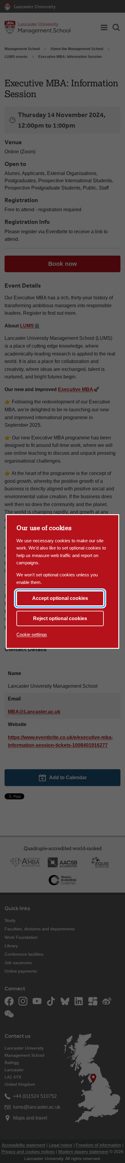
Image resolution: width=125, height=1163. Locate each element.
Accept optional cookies (60, 598)
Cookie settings (31, 634)
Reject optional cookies (60, 618)
